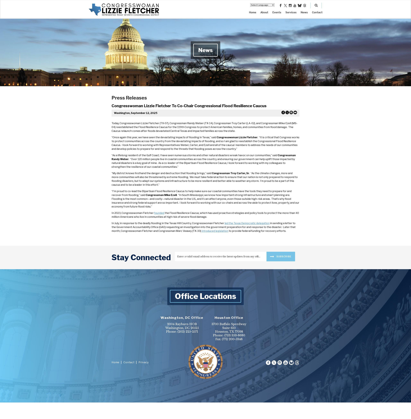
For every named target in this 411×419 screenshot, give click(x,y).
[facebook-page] (280, 6)
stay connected (141, 257)
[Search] (316, 5)
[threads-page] (304, 6)
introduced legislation (214, 230)
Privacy (144, 362)
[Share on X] (287, 113)
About (264, 12)
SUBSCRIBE (284, 256)
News (304, 12)
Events (276, 12)
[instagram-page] (290, 6)
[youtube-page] (294, 6)
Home (252, 12)
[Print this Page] (291, 113)
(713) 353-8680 (234, 335)
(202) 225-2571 (187, 331)
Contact (317, 12)
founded (159, 213)
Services (291, 12)
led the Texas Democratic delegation (247, 223)
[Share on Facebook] (283, 113)
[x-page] (285, 6)
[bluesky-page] (300, 6)
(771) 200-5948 (232, 339)
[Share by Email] (295, 113)
